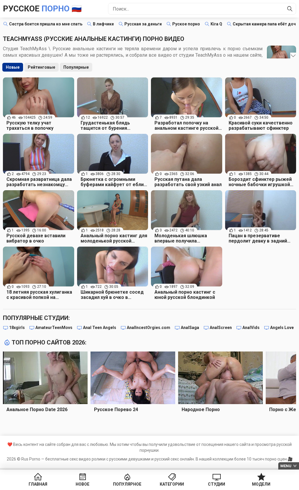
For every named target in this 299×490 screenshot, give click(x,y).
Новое (82, 484)
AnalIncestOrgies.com (148, 327)
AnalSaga (190, 327)
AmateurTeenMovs (53, 327)
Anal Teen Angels (99, 327)
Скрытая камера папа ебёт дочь (265, 24)
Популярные (76, 67)
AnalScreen (221, 327)
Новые (13, 67)
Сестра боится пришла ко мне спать (45, 24)
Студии (216, 484)
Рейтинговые (41, 67)
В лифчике (103, 24)
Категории (172, 484)
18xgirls (17, 327)
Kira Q (216, 24)
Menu (285, 466)
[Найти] (290, 9)
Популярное (127, 484)
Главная (38, 484)
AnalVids (251, 327)
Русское (42, 8)
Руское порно (186, 24)
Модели (261, 484)
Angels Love (282, 327)
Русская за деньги (143, 24)
